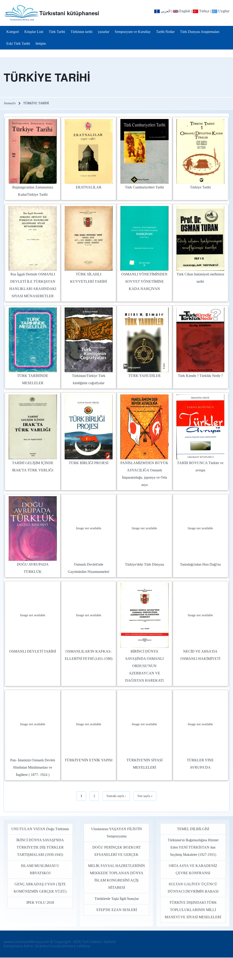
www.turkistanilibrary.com (26, 941)
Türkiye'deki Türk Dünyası (144, 564)
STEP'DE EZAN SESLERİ (116, 910)
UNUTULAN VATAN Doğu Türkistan (40, 829)
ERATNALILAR (88, 187)
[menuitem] (13, 32)
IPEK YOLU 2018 (40, 902)
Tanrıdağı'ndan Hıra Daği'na (200, 564)
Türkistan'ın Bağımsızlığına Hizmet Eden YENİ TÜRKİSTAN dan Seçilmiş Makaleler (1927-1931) (193, 847)
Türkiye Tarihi (200, 187)
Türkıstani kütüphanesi (69, 13)
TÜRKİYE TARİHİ (47, 77)
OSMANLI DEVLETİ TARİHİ (32, 651)
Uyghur (223, 11)
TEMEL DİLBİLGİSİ (193, 829)
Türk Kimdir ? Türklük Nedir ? (200, 376)
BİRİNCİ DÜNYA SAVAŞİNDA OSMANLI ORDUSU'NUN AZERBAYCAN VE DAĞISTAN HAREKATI (144, 665)
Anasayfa (9, 103)
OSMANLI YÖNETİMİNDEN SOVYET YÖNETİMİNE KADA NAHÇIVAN (144, 281)
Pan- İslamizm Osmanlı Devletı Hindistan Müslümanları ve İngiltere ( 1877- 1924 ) (32, 767)
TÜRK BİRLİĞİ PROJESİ (88, 463)
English (184, 11)
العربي (165, 11)
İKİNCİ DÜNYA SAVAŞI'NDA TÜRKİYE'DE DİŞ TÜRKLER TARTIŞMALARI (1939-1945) (40, 847)
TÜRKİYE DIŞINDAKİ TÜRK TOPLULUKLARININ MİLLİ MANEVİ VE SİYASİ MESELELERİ (193, 910)
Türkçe (203, 11)
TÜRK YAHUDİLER (144, 376)
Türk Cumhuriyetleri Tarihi (144, 187)
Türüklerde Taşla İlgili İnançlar (116, 899)
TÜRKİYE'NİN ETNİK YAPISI (88, 760)
